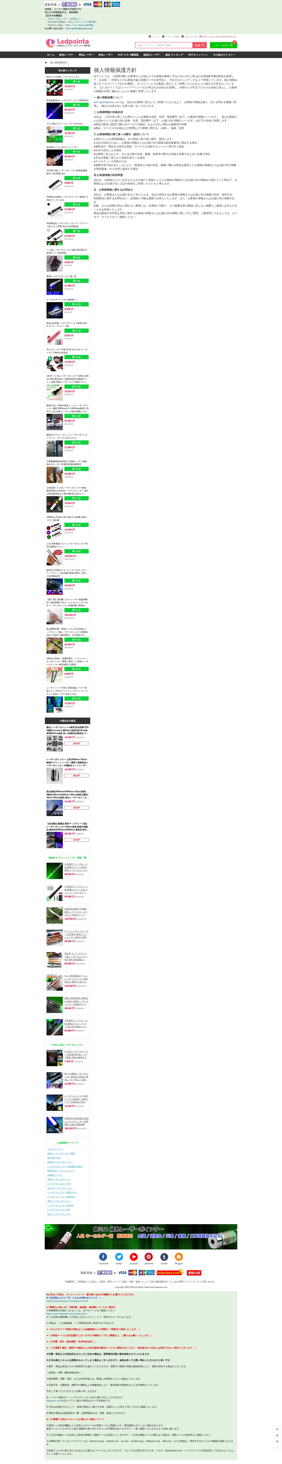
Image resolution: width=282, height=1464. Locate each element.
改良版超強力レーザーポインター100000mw (67, 100)
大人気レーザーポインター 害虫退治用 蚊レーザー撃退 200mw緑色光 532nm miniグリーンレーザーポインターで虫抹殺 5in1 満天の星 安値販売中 (76, 1054)
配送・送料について (110, 1282)
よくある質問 (177, 1282)
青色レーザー (86, 54)
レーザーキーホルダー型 (59, 1184)
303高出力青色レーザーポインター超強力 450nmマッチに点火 (67, 198)
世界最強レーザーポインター (61, 1171)
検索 (199, 45)
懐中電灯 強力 (54, 1158)
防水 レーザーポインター (59, 1214)
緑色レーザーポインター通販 (61, 1153)
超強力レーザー (152, 54)
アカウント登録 (172, 37)
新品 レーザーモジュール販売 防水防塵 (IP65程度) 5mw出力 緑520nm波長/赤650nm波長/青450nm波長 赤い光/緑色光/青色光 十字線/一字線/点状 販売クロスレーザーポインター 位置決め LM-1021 (67, 730)
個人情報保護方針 (159, 1282)
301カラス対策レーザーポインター (63, 77)
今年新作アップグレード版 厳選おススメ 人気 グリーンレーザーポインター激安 (76, 890)
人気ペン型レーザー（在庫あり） (64, 19)
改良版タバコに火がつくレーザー (62, 147)
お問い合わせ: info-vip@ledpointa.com (219, 37)
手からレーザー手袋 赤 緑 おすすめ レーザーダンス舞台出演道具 (67, 350)
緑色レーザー (66, 54)
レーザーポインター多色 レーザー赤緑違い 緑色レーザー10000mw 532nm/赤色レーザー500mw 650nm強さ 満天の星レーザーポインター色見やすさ (76, 1099)
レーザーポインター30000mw (61, 1197)
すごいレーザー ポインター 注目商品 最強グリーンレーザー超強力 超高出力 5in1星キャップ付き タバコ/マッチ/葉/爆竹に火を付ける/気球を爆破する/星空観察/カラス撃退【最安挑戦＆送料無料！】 (76, 934)
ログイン (156, 37)
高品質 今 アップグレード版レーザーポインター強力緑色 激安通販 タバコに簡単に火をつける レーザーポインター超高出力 (76, 957)
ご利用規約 (81, 1282)
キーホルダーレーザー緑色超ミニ (62, 299)
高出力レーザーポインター (60, 1188)
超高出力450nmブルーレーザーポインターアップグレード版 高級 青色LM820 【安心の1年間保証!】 (67, 573)
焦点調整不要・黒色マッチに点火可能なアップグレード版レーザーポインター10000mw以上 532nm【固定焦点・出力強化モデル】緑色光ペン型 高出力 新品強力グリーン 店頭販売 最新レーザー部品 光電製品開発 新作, (67, 632)
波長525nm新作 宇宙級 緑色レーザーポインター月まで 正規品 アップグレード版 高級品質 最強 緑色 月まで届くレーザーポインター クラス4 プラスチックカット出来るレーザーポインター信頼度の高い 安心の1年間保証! (76, 912)
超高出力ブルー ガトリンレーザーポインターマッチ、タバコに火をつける (67, 436)
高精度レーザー (54, 1175)
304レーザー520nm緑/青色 (79, 25)
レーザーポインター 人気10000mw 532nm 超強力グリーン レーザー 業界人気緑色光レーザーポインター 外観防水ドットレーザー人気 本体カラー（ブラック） (67, 762)
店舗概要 (69, 1282)
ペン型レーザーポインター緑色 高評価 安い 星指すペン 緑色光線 (67, 251)
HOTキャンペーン (198, 54)
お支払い (94, 1282)
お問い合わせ (208, 1282)
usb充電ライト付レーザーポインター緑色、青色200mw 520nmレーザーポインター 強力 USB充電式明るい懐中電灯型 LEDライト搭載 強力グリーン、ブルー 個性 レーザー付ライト (67, 491)
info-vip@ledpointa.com (79, 28)
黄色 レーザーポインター (59, 1201)
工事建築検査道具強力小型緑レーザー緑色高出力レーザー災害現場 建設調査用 (67, 462)
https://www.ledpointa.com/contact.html (66, 1314)
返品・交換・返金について (135, 1282)
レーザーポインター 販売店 (60, 1205)
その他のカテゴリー (224, 54)
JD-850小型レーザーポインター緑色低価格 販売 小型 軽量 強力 (67, 171)
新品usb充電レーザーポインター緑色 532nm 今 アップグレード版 (67, 324)
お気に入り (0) (190, 37)
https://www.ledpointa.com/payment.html (67, 1301)
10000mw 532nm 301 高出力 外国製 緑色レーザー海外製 (67, 518)
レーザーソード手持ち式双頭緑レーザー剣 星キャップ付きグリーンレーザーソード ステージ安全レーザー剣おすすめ (67, 691)
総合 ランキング (174, 54)
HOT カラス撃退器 (128, 54)
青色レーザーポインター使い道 (61, 276)
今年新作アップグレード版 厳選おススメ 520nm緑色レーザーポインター (76, 867)
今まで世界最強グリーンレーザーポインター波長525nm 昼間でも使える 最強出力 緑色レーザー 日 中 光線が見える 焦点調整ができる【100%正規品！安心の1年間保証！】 (76, 979)
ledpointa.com (53, 1400)
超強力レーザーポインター (60, 1162)
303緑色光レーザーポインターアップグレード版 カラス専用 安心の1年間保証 (67, 224)
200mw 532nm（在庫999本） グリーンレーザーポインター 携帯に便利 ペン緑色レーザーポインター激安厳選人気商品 (67, 661)
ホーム (50, 54)
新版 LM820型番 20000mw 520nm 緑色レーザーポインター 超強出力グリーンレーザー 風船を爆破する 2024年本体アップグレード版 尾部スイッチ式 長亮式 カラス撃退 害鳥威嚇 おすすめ (76, 1001)
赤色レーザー (105, 54)
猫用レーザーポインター (59, 1179)
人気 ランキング (55, 1149)
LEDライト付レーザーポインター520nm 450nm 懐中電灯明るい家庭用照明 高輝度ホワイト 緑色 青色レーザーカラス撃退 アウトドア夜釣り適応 (68, 379)
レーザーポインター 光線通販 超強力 (65, 1166)
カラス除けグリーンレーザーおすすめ (65, 124)
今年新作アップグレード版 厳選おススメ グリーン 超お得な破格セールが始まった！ (76, 1024)
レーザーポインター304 (58, 1210)
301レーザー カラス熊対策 (82, 22)
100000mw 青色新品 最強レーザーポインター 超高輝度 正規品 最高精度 (76, 1121)
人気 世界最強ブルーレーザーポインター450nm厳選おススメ (67, 545)
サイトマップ (192, 1282)
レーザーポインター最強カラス (62, 1192)
